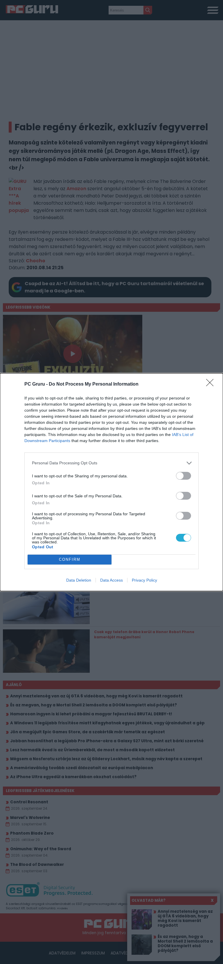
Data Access (111, 580)
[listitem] (111, 463)
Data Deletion (78, 580)
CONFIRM (69, 559)
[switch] (183, 476)
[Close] (211, 384)
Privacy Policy (144, 580)
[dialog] (111, 482)
